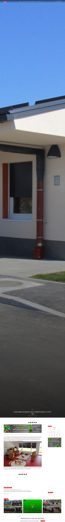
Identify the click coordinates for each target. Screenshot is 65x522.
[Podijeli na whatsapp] (34, 422)
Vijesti (32, 409)
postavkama (37, 521)
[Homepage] (5, 1)
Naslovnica (5, 434)
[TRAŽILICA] (55, 1)
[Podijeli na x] (30, 422)
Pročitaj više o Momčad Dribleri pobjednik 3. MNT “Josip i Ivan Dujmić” (52, 506)
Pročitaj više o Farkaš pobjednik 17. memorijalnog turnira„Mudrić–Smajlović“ (13, 506)
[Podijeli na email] (32, 422)
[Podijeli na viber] (36, 422)
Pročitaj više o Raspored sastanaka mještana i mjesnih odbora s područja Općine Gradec (32, 506)
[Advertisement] (23, 481)
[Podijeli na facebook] (29, 422)
